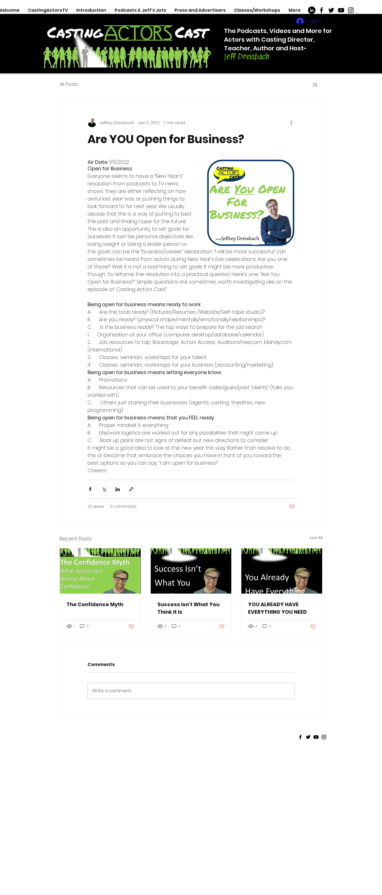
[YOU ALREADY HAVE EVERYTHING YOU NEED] (281, 571)
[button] (315, 84)
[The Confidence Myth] (100, 571)
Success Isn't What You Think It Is (188, 608)
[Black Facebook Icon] (321, 10)
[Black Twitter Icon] (331, 10)
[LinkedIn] (311, 10)
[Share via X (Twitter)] (104, 489)
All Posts (69, 84)
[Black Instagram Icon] (351, 10)
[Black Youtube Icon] (341, 10)
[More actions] (291, 122)
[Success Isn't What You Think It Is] (191, 571)
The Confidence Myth (95, 604)
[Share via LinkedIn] (117, 489)
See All (315, 537)
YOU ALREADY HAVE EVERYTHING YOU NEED (277, 608)
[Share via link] (131, 489)
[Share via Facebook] (90, 489)
